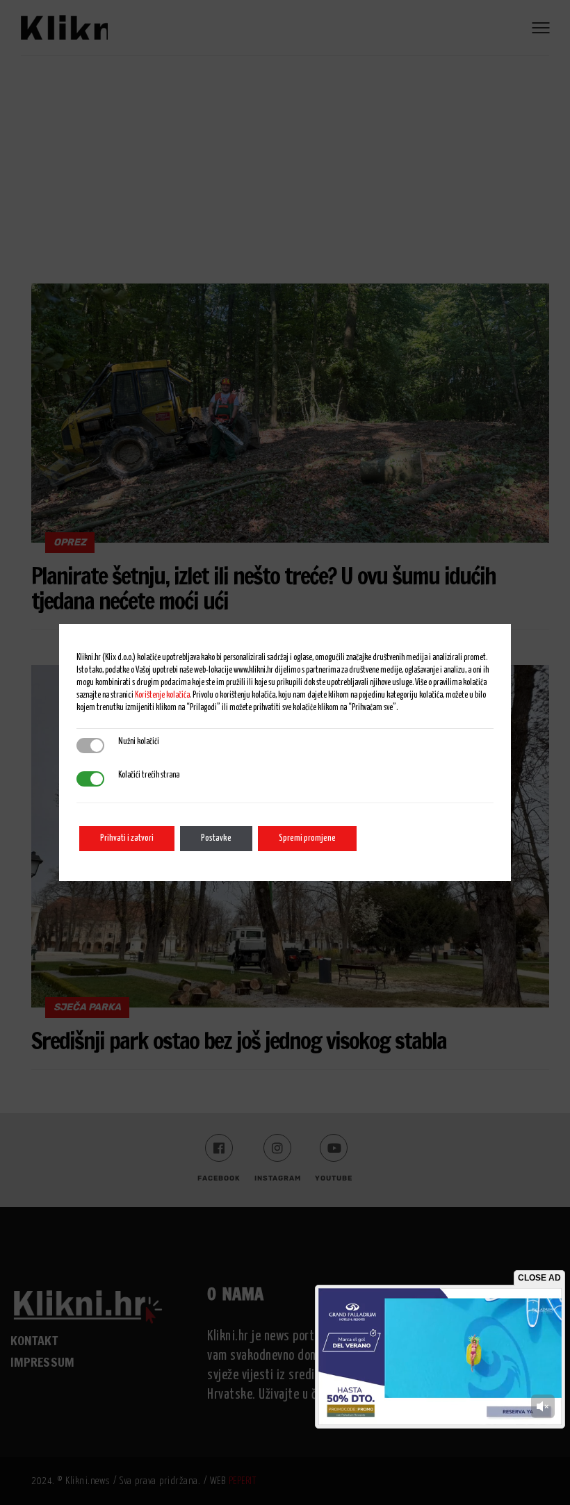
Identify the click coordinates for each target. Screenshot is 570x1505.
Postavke (216, 838)
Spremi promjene (307, 838)
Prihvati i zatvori (127, 838)
